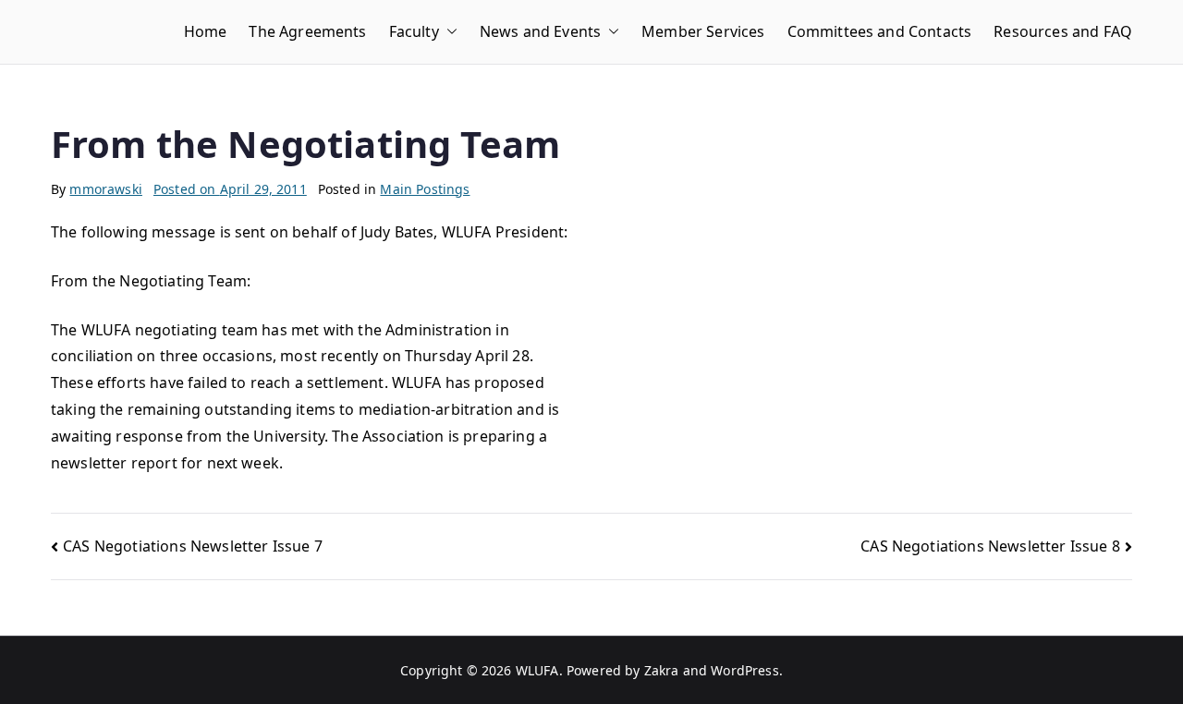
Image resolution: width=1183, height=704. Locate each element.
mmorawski (105, 189)
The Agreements (307, 31)
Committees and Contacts (879, 31)
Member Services (702, 31)
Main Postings (425, 189)
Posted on (230, 189)
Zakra (661, 670)
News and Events (540, 31)
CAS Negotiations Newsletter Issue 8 (990, 546)
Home (205, 31)
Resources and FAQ (1063, 31)
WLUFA (537, 670)
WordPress (744, 670)
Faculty (414, 31)
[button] (448, 31)
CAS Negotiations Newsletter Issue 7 (193, 546)
